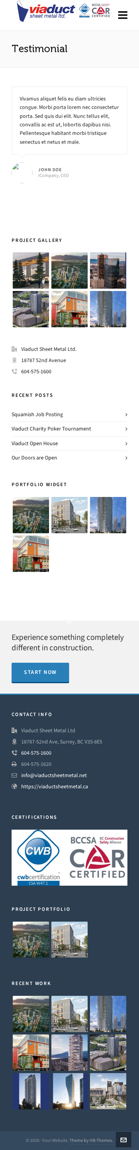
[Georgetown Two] (108, 309)
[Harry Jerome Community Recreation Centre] (31, 270)
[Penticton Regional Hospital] (69, 309)
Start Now (40, 672)
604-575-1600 (36, 371)
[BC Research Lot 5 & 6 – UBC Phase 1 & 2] (31, 309)
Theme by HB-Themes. (91, 1140)
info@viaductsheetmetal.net (54, 775)
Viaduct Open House (35, 443)
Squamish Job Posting (37, 414)
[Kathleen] (31, 1091)
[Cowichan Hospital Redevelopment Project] (108, 1091)
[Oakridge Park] (69, 270)
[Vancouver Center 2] (108, 270)
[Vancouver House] (69, 1091)
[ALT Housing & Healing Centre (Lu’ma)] (69, 515)
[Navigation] (122, 15)
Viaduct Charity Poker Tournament (51, 428)
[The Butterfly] (69, 1052)
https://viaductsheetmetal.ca (54, 786)
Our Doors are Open (34, 457)
